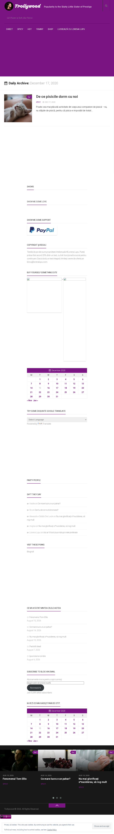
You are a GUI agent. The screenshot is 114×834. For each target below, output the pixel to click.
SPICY (20, 29)
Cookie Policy (52, 830)
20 (83, 388)
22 (40, 392)
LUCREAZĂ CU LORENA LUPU (71, 29)
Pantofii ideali (35, 646)
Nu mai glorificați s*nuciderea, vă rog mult (57, 526)
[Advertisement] (57, 55)
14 (31, 388)
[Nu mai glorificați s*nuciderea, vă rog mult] (95, 760)
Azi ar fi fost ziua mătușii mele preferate (60, 532)
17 (57, 388)
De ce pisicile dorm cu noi (57, 96)
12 (74, 384)
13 (83, 384)
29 (40, 396)
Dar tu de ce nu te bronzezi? (46, 510)
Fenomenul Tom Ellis (38, 617)
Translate (47, 424)
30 (48, 396)
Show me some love (37, 202)
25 (66, 392)
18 (66, 388)
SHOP (50, 29)
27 (83, 392)
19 (74, 388)
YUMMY (39, 29)
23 (48, 392)
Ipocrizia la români (37, 656)
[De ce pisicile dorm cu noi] (18, 108)
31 (57, 396)
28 (31, 396)
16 (48, 388)
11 (66, 384)
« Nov (29, 400)
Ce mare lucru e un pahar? (49, 503)
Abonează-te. (35, 688)
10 (57, 384)
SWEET (9, 29)
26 (74, 392)
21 (31, 392)
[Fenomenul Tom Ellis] (19, 760)
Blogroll (30, 552)
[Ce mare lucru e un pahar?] (57, 760)
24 (57, 392)
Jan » (35, 400)
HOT (30, 29)
